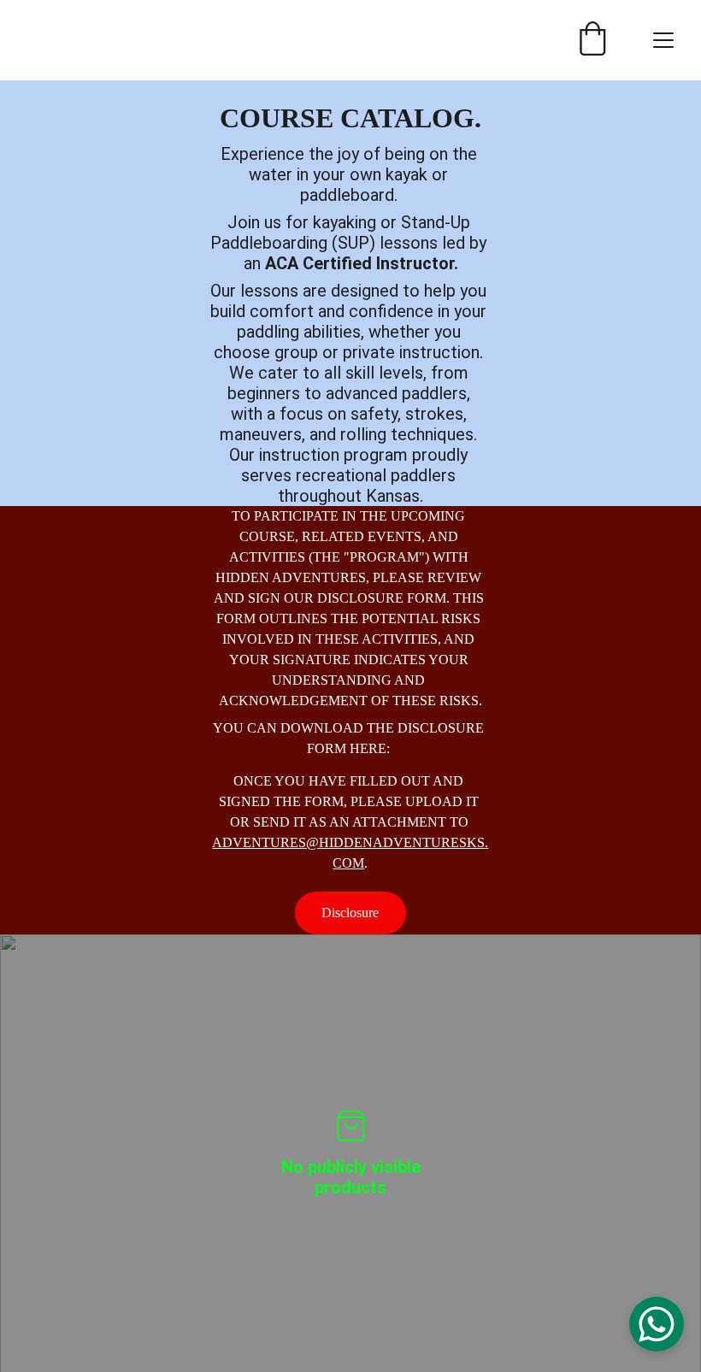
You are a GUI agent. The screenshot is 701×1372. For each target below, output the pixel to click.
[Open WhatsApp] (656, 1324)
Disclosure (350, 912)
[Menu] (663, 40)
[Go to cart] (592, 40)
